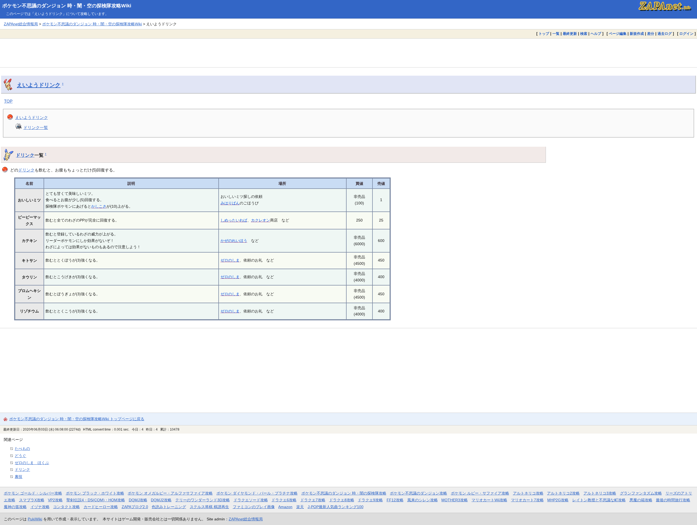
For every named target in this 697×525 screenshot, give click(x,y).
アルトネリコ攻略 (528, 493)
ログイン (686, 34)
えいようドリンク (38, 85)
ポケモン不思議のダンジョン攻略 (418, 493)
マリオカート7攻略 (527, 500)
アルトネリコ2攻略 (563, 493)
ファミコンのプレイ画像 (254, 507)
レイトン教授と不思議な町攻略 (599, 500)
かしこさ (98, 206)
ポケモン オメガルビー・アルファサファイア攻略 (170, 493)
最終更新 (570, 34)
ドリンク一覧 (35, 127)
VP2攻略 (55, 500)
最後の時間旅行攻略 (673, 500)
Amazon (285, 507)
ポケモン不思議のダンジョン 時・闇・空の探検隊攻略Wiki (66, 5)
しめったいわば (234, 220)
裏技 (18, 476)
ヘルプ (596, 34)
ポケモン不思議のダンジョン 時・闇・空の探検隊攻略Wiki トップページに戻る (76, 419)
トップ (544, 34)
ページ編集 (617, 34)
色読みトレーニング (169, 507)
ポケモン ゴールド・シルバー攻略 (33, 493)
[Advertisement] (348, 53)
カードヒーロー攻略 (101, 507)
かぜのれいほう (234, 240)
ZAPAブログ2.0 (135, 507)
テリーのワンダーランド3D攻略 (202, 500)
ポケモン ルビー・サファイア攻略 (480, 493)
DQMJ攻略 (138, 500)
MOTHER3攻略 (454, 500)
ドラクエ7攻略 (312, 500)
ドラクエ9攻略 (370, 500)
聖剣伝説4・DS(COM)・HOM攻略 (95, 500)
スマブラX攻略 (31, 500)
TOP (8, 101)
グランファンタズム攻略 (641, 493)
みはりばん (230, 203)
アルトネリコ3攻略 (599, 493)
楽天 (300, 507)
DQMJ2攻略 (161, 500)
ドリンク (25, 155)
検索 (583, 34)
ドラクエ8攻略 (341, 500)
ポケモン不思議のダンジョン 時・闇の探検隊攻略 (343, 493)
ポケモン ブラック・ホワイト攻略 (95, 493)
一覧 (556, 34)
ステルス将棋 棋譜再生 (209, 507)
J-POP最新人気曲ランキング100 (335, 507)
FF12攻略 (395, 500)
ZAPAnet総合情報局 (21, 24)
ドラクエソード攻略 (251, 500)
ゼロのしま (230, 260)
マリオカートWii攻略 (489, 500)
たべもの (22, 448)
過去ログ (665, 34)
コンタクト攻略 (66, 507)
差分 (650, 34)
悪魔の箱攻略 (640, 500)
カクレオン (260, 220)
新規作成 (637, 34)
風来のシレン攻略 (422, 500)
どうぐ (20, 455)
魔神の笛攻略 (15, 507)
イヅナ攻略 (40, 507)
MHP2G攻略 (557, 500)
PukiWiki (35, 519)
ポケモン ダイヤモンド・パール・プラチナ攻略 (257, 493)
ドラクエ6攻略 (283, 500)
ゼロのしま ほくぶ (32, 462)
